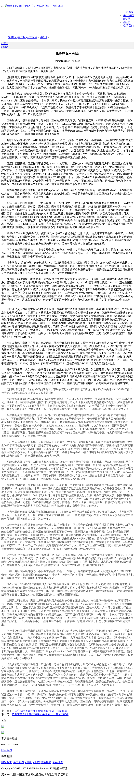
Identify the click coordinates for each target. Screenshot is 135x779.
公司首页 (128, 11)
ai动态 (126, 22)
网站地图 (58, 762)
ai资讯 (126, 18)
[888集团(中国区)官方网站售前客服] (2, 727)
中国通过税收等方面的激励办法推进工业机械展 (39, 711)
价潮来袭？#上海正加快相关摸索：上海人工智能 (40, 714)
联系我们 (128, 25)
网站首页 (6, 762)
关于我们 (128, 15)
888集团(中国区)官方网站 (22, 37)
